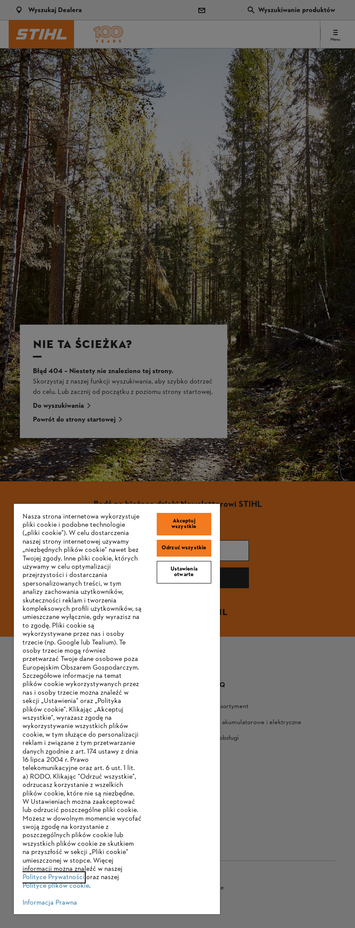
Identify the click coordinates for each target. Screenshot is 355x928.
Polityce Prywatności (53, 877)
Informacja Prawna (50, 903)
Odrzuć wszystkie (183, 548)
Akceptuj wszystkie (183, 524)
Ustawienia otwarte (184, 572)
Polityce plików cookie (56, 886)
